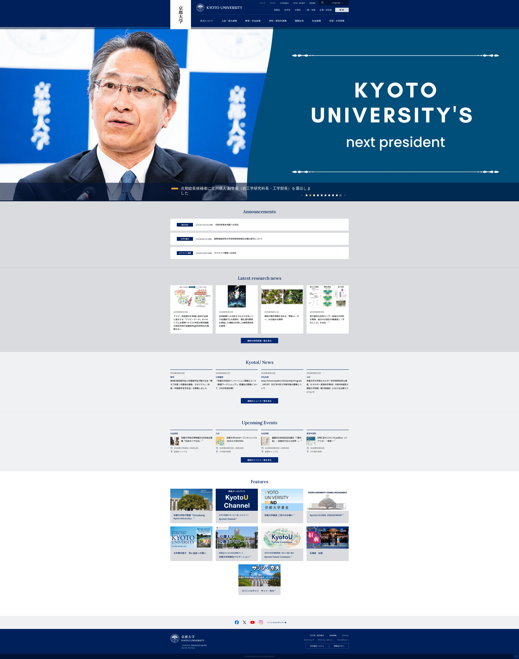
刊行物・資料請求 (299, 3)
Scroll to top (516, 656)
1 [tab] (306, 195)
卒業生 (298, 9)
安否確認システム (317, 646)
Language (336, 2)
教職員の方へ (339, 646)
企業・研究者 (326, 9)
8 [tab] (333, 195)
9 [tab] (337, 195)
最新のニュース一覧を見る (259, 400)
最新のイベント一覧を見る (259, 460)
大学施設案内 (284, 3)
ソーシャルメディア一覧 (276, 622)
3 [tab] (314, 195)
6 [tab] (325, 195)
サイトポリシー (343, 640)
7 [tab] (329, 195)
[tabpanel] (259, 114)
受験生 (277, 9)
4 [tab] (318, 195)
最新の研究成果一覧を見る (259, 340)
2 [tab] (310, 195)
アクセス (272, 3)
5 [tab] (321, 195)
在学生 (287, 9)
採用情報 (312, 3)
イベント (262, 3)
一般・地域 (310, 9)
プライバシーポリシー (325, 640)
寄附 (342, 9)
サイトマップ (309, 640)
